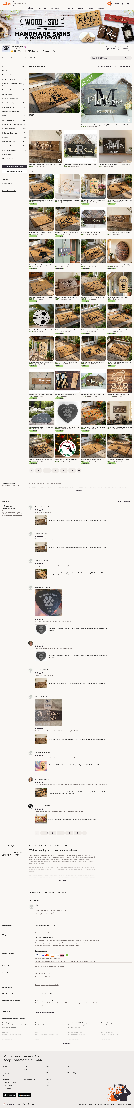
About (23, 58)
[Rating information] (12, 51)
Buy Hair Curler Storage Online (11, 1034)
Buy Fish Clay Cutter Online (76, 1034)
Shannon (37, 806)
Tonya (36, 779)
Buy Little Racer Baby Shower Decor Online (15, 1025)
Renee (37, 507)
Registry (90, 8)
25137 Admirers (7, 183)
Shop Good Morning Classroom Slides (46, 1034)
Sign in (117, 3)
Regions (128, 1104)
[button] (111, 48)
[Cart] (128, 3)
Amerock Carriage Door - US (109, 1034)
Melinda (37, 587)
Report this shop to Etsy (9, 191)
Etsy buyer (38, 752)
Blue (36, 696)
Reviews (14, 58)
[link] (31, 470)
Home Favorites (55, 8)
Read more (78, 490)
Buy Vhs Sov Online (41, 1025)
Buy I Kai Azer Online (74, 1027)
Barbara (37, 643)
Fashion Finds (69, 8)
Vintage (80, 8)
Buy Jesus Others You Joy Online (78, 1025)
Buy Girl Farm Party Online (10, 1027)
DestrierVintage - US (107, 1025)
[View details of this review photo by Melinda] (48, 602)
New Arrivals (42, 8)
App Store (9, 1095)
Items (4, 58)
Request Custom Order (15, 166)
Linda (36, 670)
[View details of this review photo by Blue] (48, 712)
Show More (67, 1043)
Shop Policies (35, 58)
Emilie (36, 560)
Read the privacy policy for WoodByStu (47, 985)
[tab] (14, 66)
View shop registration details (45, 1012)
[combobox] (59, 3)
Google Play (24, 1095)
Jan (36, 533)
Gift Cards (100, 8)
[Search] (109, 3)
